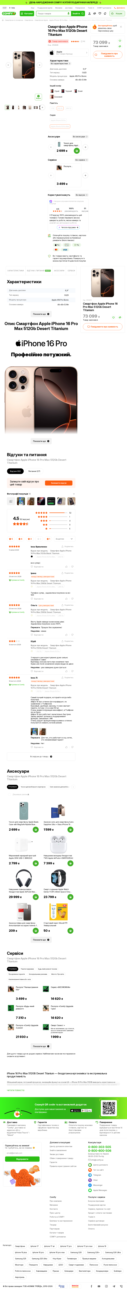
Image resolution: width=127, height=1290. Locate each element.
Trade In (91, 1217)
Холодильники (108, 1259)
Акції (32, 8)
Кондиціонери (102, 1271)
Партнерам (55, 1229)
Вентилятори (84, 1271)
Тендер (53, 1225)
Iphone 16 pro (38, 1252)
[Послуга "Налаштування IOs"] (59, 167)
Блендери (69, 1271)
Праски (56, 1271)
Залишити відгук (58, 483)
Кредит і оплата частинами (100, 1213)
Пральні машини (89, 1259)
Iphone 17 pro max (85, 1246)
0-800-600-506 (99, 1150)
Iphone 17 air (49, 1246)
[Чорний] (32, 556)
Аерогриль (19, 1277)
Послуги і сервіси (96, 1197)
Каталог (28, 13)
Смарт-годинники (76, 1265)
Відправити (22, 1159)
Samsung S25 (20, 1259)
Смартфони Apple (41, 20)
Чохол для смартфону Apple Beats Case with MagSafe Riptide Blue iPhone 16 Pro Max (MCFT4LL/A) (71, 144)
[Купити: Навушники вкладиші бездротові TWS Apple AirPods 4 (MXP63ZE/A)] (70, 863)
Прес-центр (55, 1213)
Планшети (33, 1265)
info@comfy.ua (97, 1160)
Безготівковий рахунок (98, 1225)
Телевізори (72, 1259)
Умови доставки (57, 1154)
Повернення (80, 8)
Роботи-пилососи (23, 1271)
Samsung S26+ (93, 1252)
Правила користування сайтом (63, 1166)
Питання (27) (34, 471)
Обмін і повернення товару (61, 1158)
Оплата (91, 1229)
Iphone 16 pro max (57, 1252)
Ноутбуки (57, 1259)
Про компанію (56, 1201)
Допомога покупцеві (60, 1142)
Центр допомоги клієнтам (61, 1146)
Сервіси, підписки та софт (99, 1209)
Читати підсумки (68, 227)
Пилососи (94, 1265)
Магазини (58, 8)
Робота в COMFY (57, 1217)
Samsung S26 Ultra (113, 1252)
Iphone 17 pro (66, 1246)
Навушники (48, 1265)
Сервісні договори (96, 1221)
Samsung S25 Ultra (39, 1259)
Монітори (19, 1265)
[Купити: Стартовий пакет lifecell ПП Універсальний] (70, 931)
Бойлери (117, 1271)
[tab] (15, 270)
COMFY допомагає (104, 8)
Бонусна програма (96, 1201)
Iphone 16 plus (21, 1252)
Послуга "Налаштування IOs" (71, 166)
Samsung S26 (76, 1252)
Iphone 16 (102, 1246)
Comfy (53, 1197)
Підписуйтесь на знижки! (17, 1145)
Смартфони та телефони (14, 20)
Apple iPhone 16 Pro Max (58, 20)
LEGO (61, 1265)
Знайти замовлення (58, 1150)
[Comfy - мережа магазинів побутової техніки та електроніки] (10, 13)
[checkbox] (17, 794)
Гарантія (53, 1162)
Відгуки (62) (15, 471)
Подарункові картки (44, 8)
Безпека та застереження (61, 1221)
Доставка (68, 8)
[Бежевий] (32, 586)
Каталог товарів (57, 1233)
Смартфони (29, 20)
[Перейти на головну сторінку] (3, 20)
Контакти (54, 1209)
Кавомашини (41, 1271)
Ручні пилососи (110, 1265)
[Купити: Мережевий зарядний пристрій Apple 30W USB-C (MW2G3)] (36, 863)
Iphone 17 (35, 1246)
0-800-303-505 (99, 1147)
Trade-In (91, 8)
